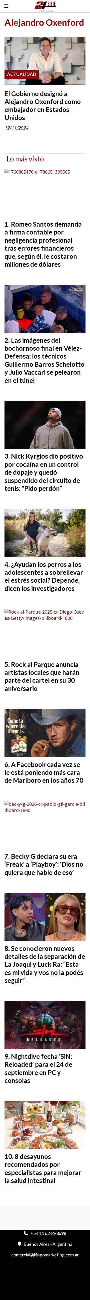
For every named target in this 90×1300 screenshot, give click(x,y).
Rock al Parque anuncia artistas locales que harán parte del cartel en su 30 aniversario (42, 676)
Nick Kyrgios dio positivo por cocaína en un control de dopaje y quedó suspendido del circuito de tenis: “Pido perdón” (43, 472)
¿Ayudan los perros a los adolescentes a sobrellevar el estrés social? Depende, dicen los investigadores (43, 576)
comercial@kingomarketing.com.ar (45, 1254)
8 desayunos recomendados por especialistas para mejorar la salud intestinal (42, 1168)
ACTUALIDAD (21, 74)
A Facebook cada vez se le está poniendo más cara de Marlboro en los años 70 (43, 772)
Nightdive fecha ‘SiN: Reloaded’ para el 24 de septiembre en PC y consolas (38, 1068)
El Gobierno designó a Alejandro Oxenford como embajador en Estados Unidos (42, 106)
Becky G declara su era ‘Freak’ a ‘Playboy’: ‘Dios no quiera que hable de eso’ (43, 864)
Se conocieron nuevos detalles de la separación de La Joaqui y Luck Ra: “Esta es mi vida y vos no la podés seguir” (44, 964)
